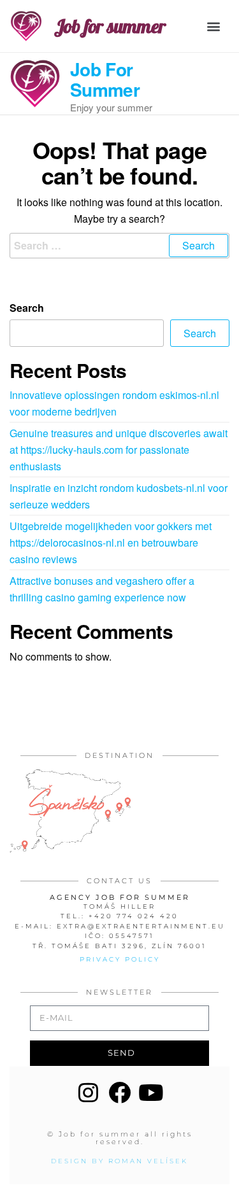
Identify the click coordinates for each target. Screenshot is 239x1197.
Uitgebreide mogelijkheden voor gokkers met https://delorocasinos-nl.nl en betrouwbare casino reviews (111, 542)
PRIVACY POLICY (120, 959)
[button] (213, 26)
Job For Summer (105, 79)
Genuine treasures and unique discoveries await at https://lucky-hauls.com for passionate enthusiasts (119, 449)
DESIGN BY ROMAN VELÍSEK (119, 1161)
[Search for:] (119, 245)
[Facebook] (119, 1092)
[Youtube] (150, 1092)
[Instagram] (88, 1092)
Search (27, 307)
